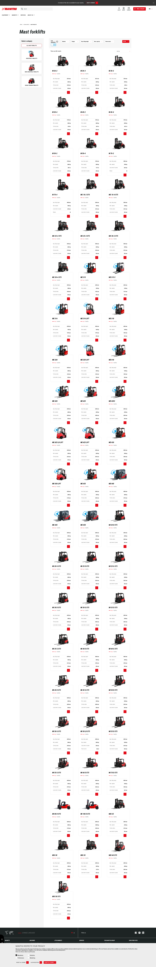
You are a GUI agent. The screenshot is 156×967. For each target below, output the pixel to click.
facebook (135, 933)
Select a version (91, 2)
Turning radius (55, 85)
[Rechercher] (21, 9)
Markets (7, 940)
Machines (32, 940)
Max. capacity (55, 81)
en (72, 933)
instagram (138, 933)
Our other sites (133, 940)
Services (81, 940)
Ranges (111, 170)
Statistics (32, 955)
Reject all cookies (20, 962)
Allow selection (35, 962)
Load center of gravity (57, 88)
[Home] (9, 9)
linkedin (142, 933)
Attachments (58, 940)
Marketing (32, 958)
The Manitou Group (109, 940)
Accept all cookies (49, 962)
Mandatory (20, 955)
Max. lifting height (56, 78)
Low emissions (53, 44)
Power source (83, 748)
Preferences (21, 958)
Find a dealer (140, 9)
